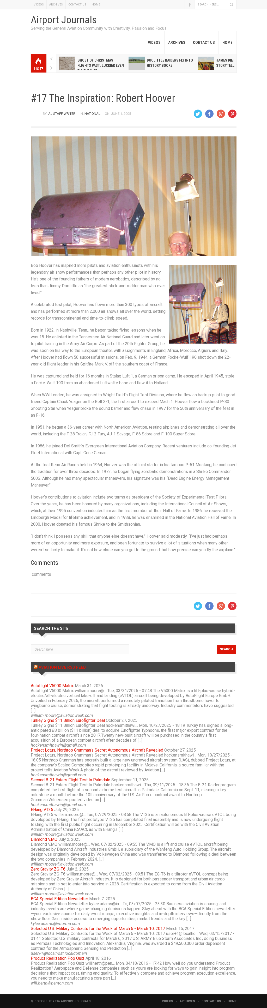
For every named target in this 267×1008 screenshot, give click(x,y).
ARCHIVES (56, 4)
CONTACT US (77, 4)
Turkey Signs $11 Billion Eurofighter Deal (68, 720)
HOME (96, 4)
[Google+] (221, 114)
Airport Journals (64, 20)
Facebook (189, 4)
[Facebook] (209, 114)
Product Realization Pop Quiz (57, 958)
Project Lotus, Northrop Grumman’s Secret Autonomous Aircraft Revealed (97, 750)
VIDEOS (39, 4)
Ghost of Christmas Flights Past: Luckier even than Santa (100, 65)
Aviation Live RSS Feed (62, 667)
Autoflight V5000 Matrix (52, 685)
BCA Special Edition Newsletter (59, 898)
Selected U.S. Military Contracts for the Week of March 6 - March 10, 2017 (98, 928)
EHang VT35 (42, 809)
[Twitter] (198, 114)
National (92, 114)
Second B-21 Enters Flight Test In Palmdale (70, 779)
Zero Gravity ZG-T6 (48, 869)
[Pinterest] (232, 114)
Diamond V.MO (44, 839)
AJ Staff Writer (61, 114)
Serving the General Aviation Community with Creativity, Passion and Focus (99, 28)
